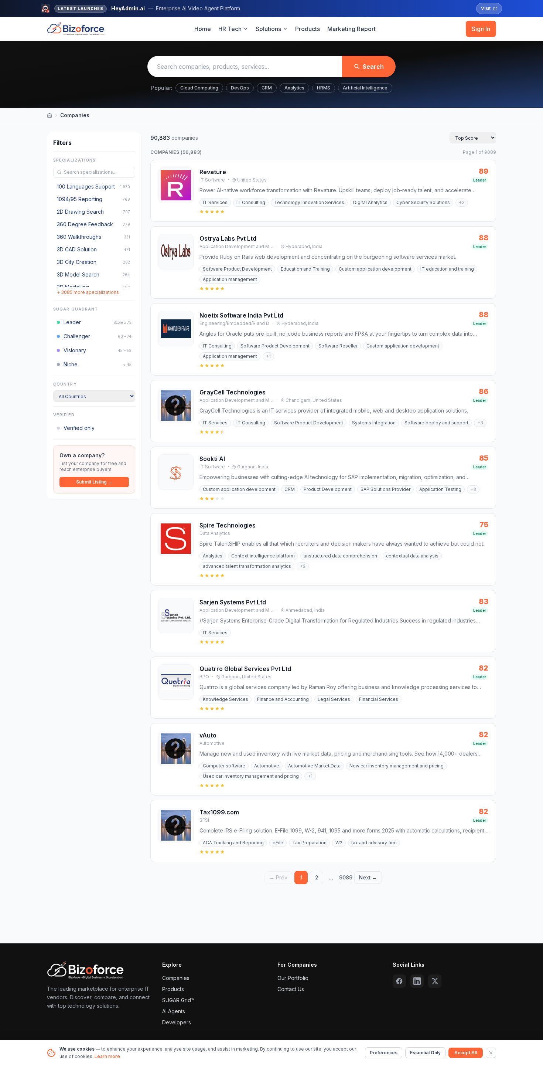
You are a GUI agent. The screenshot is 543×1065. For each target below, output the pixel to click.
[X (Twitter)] (434, 981)
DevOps (240, 88)
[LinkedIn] (417, 981)
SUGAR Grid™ (178, 1000)
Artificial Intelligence (365, 88)
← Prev (278, 877)
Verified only (79, 428)
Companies (175, 978)
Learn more (107, 1056)
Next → (368, 877)
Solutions (268, 29)
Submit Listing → (94, 482)
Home (202, 29)
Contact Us (290, 989)
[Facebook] (399, 981)
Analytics (294, 88)
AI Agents (173, 1011)
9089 (345, 877)
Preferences (383, 1052)
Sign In (481, 29)
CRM (267, 88)
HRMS (323, 88)
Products (307, 29)
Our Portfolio (292, 978)
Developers (176, 1022)
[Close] (491, 1053)
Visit (486, 8)
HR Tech (230, 29)
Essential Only (425, 1052)
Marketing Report (351, 29)
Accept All (465, 1052)
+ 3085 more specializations (88, 292)
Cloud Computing (199, 88)
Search (373, 66)
